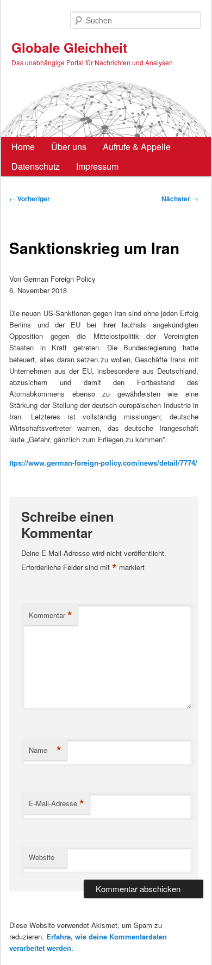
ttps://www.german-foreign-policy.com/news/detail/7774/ (103, 462)
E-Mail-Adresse (56, 803)
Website (41, 857)
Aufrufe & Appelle (137, 146)
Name (45, 750)
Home (23, 146)
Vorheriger (29, 198)
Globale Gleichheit (69, 47)
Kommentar (50, 615)
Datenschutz (35, 166)
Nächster (179, 198)
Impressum (97, 166)
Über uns (68, 146)
